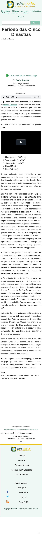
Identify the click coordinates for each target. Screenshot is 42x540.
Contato (21, 455)
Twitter (23, 497)
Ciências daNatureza (5, 12)
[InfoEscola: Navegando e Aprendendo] (21, 4)
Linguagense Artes (25, 12)
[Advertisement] (21, 403)
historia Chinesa (10, 105)
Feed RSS (23, 502)
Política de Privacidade (21, 470)
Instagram (21, 488)
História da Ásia (25, 433)
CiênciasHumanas (15, 12)
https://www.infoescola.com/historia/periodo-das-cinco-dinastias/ (21, 429)
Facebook (23, 492)
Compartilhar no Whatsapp (23, 75)
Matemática (36, 11)
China (15, 433)
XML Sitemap (21, 475)
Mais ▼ (21, 17)
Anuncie (21, 460)
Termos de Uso (22, 465)
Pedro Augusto (22, 80)
